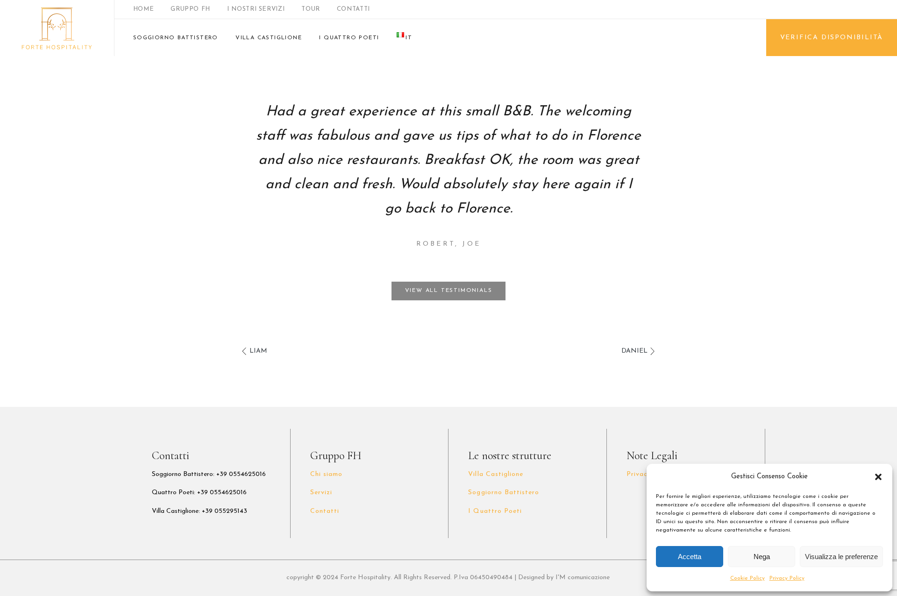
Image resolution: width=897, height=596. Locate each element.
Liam (258, 351)
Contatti (324, 511)
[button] (878, 477)
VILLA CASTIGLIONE (268, 38)
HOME (143, 9)
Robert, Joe (448, 244)
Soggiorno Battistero (503, 492)
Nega (762, 557)
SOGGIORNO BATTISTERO (175, 38)
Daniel (634, 351)
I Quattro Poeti (495, 511)
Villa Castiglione (495, 474)
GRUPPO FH (190, 9)
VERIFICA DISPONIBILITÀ (831, 37)
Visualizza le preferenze (841, 557)
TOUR (310, 9)
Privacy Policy (786, 578)
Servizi (321, 492)
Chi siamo (326, 474)
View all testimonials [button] (448, 290)
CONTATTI (353, 9)
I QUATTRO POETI (349, 38)
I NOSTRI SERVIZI (256, 9)
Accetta (689, 557)
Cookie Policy (747, 578)
